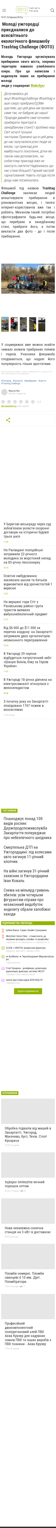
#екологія (18, 381)
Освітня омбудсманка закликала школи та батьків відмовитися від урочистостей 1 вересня (28, 582)
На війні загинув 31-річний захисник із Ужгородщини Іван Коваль (26, 876)
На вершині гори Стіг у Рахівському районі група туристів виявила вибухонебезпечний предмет (25, 608)
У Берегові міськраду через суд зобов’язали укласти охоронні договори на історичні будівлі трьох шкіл (27, 530)
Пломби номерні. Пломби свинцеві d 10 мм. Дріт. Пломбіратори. (24, 1277)
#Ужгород (6, 381)
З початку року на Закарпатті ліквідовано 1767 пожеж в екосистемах (26, 705)
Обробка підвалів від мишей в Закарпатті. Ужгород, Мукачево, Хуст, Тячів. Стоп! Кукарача (28, 1134)
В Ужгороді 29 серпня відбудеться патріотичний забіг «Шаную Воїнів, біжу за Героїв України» (28, 660)
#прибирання (30, 381)
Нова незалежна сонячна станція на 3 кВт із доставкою (27, 1230)
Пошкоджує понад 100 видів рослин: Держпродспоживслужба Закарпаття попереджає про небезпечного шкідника (28, 828)
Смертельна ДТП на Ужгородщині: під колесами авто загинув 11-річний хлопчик (28, 854)
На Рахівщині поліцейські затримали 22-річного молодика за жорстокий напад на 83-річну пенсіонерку (27, 556)
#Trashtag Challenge (10, 383)
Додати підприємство (28, 991)
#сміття (42, 381)
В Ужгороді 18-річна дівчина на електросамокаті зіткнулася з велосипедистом (28, 684)
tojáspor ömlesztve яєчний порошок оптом (25, 1184)
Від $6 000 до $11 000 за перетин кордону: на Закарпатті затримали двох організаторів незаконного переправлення (28, 634)
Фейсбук (37, 86)
